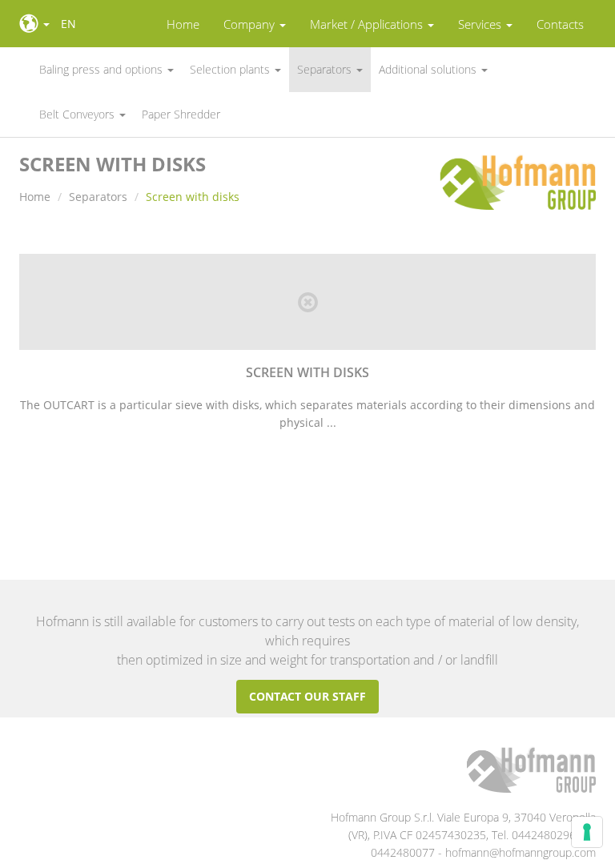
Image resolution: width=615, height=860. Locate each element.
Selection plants (231, 69)
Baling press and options (102, 69)
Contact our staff (307, 696)
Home (183, 24)
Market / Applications (368, 24)
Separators (326, 69)
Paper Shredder (181, 114)
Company (250, 24)
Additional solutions (429, 69)
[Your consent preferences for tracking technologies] (587, 832)
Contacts (560, 24)
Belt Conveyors (78, 114)
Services (481, 24)
